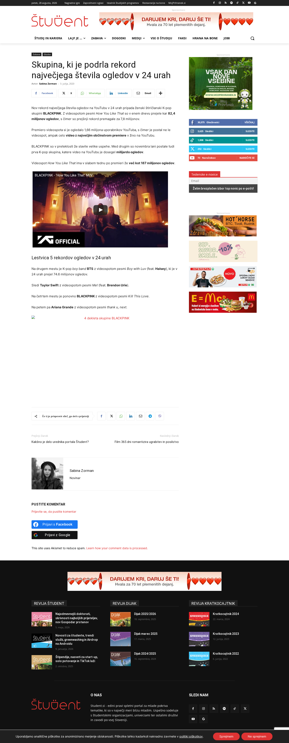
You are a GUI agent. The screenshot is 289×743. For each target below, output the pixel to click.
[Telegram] (150, 416)
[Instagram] (219, 3)
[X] (243, 3)
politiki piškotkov (191, 736)
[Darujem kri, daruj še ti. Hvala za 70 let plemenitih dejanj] (178, 21)
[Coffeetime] (223, 264)
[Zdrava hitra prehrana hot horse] (223, 238)
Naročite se (247, 157)
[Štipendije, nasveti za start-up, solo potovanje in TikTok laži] (42, 662)
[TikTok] (237, 3)
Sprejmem (226, 736)
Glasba (47, 54)
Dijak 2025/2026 (145, 614)
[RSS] (225, 3)
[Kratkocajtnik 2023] (199, 639)
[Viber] (160, 416)
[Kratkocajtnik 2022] (199, 659)
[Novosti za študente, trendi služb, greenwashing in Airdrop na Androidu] (42, 641)
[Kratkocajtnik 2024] (199, 619)
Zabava (36, 54)
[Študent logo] (65, 20)
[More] (160, 93)
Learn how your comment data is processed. (117, 548)
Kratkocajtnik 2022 (226, 653)
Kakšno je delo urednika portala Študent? (60, 442)
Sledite (250, 131)
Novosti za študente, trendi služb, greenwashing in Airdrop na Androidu (76, 639)
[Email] (140, 416)
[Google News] (255, 3)
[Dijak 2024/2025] (120, 659)
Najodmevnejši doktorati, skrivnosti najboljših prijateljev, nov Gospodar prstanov (76, 618)
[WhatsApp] (121, 416)
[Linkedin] (130, 416)
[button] (252, 38)
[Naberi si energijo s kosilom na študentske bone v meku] (223, 315)
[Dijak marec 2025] (120, 639)
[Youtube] (249, 3)
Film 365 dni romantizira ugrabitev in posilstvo (147, 442)
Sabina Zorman (48, 83)
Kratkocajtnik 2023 (226, 633)
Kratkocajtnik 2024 (226, 614)
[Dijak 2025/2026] (120, 619)
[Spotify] (231, 3)
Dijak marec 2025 (145, 633)
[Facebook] (214, 3)
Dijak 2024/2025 (145, 653)
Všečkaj (250, 122)
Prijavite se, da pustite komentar (54, 511)
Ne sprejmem (257, 736)
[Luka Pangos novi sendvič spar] (223, 289)
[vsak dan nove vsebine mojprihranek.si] (220, 109)
